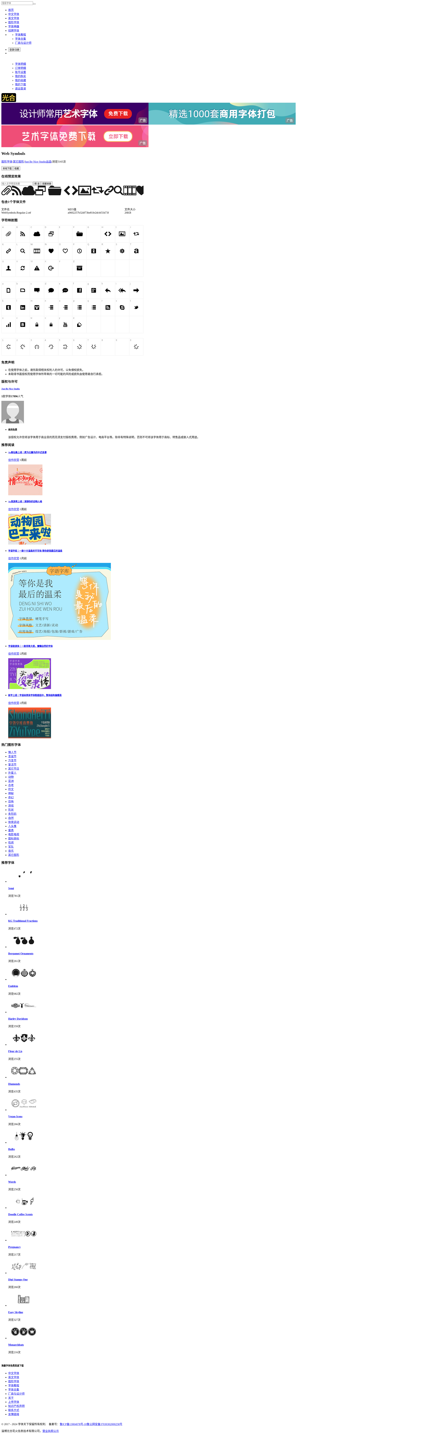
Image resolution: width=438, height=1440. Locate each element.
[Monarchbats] (23, 1338)
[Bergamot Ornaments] (23, 946)
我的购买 (20, 76)
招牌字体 (13, 30)
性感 (11, 842)
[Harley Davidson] (23, 1012)
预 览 (37, 183)
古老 (11, 785)
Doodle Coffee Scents (20, 1214)
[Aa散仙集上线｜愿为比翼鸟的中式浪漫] (25, 494)
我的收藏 (20, 80)
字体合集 (20, 38)
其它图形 (18, 161)
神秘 (11, 793)
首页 (11, 10)
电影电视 (13, 834)
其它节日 (13, 768)
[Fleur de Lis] (23, 1044)
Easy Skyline (15, 1312)
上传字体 (13, 1401)
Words (12, 1181)
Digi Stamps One (18, 1279)
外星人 (12, 772)
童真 (11, 830)
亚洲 (11, 781)
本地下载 (7, 168)
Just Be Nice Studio (10, 388)
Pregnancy (14, 1247)
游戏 (11, 805)
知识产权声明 (16, 1406)
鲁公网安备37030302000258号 (104, 1424)
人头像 (12, 826)
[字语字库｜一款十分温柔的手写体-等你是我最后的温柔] (59, 639)
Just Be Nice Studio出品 (38, 161)
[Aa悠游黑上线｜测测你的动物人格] (29, 543)
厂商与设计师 (23, 42)
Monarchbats (16, 1344)
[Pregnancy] (23, 1240)
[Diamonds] (23, 1077)
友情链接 (13, 1414)
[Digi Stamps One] (23, 1272)
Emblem (13, 986)
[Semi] (23, 881)
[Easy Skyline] (23, 1305)
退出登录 (20, 88)
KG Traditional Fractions (23, 920)
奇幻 (11, 797)
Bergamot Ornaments (20, 953)
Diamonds (14, 1083)
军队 (11, 846)
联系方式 (13, 1410)
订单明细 (20, 68)
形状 (11, 809)
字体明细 (20, 63)
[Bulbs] (23, 1142)
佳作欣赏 (13, 459)
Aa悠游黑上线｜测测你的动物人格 (25, 501)
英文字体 (13, 18)
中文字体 (13, 14)
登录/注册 (14, 49)
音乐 (11, 850)
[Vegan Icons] (23, 1109)
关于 (11, 1397)
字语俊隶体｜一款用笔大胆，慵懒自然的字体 (30, 646)
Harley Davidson (18, 1018)
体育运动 (13, 822)
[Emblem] (23, 979)
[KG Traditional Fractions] (23, 914)
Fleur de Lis (15, 1051)
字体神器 (13, 26)
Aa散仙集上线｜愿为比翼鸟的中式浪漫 (27, 452)
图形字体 (13, 22)
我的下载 (20, 84)
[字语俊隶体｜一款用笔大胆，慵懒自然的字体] (29, 688)
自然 (11, 818)
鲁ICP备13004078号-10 (73, 1424)
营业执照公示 (50, 1431)
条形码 (12, 813)
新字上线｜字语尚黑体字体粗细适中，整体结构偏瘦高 (35, 695)
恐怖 (11, 801)
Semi (11, 888)
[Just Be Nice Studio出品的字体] (12, 422)
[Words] (23, 1175)
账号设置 (20, 72)
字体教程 (20, 34)
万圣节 (12, 760)
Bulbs (11, 1149)
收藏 (16, 168)
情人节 (12, 752)
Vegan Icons (15, 1116)
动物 (11, 776)
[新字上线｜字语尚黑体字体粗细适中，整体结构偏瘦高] (29, 737)
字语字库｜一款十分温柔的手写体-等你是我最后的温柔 (35, 551)
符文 (11, 789)
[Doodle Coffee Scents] (23, 1207)
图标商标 (13, 838)
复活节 (12, 764)
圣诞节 (12, 756)
